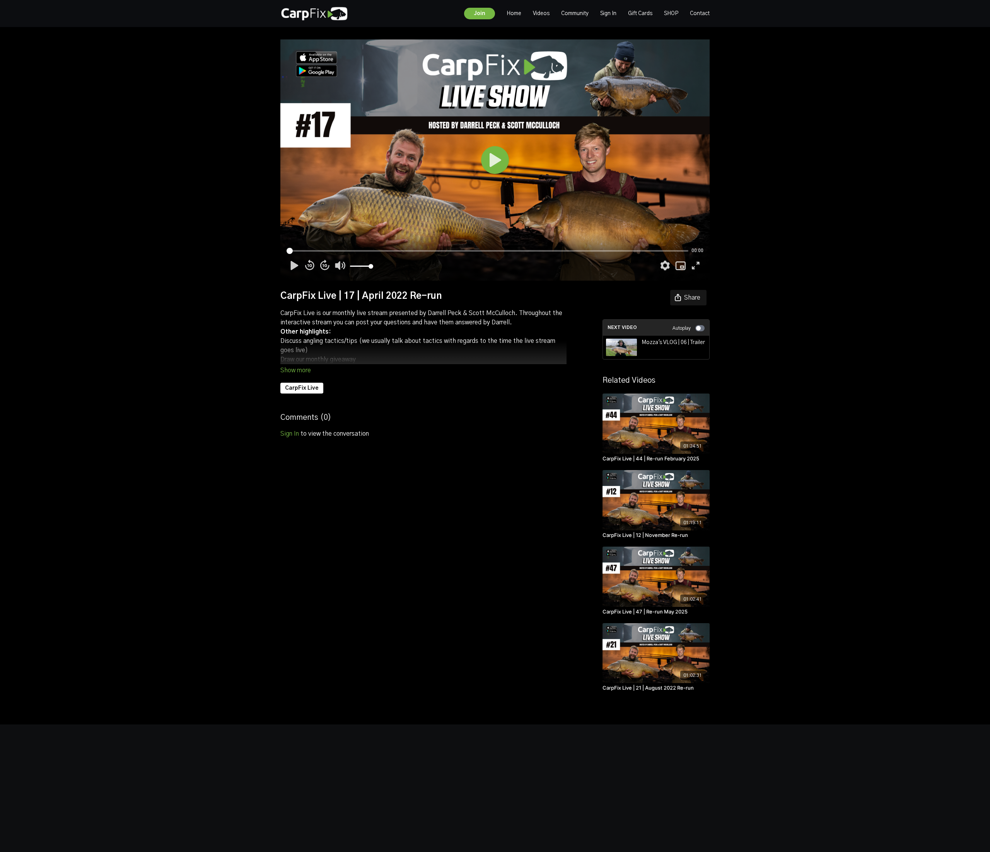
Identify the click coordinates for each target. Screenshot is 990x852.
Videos (541, 13)
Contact (700, 13)
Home (514, 13)
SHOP (671, 13)
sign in (289, 434)
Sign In (608, 13)
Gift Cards (640, 13)
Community (575, 13)
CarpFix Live (302, 388)
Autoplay (682, 328)
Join (479, 13)
